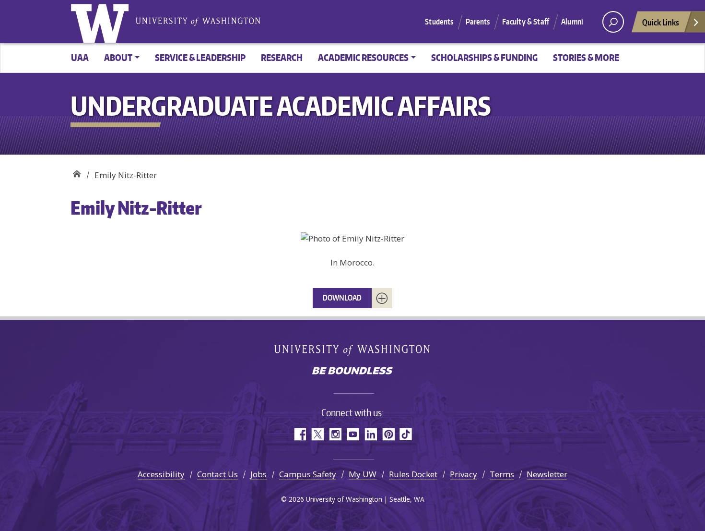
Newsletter (547, 474)
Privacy (463, 474)
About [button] (118, 57)
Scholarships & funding (484, 57)
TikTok (406, 434)
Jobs (258, 474)
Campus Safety (307, 474)
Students (439, 21)
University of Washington (101, 21)
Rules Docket (413, 474)
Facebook (299, 434)
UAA (80, 57)
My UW (362, 474)
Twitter (317, 434)
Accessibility (161, 474)
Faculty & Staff (525, 21)
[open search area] (613, 22)
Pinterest (388, 434)
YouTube (352, 434)
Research (282, 57)
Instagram (335, 434)
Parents (478, 21)
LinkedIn (370, 434)
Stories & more (586, 57)
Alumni (572, 21)
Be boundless (352, 371)
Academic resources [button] (363, 57)
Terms (502, 474)
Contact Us (217, 474)
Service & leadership (200, 57)
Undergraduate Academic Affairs (76, 171)
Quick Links (660, 22)
